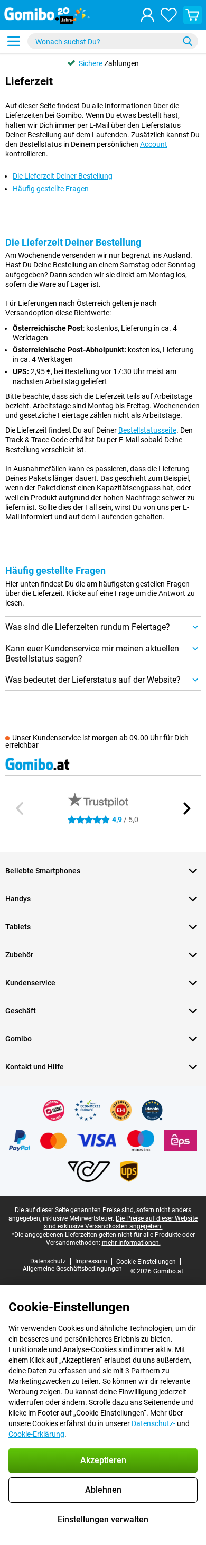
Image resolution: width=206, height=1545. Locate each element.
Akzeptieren (103, 1460)
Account (153, 144)
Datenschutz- (153, 1423)
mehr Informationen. (131, 1242)
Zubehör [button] (19, 955)
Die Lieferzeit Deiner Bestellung (63, 176)
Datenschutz (48, 1261)
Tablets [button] (18, 927)
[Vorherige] (20, 808)
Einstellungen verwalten (103, 1519)
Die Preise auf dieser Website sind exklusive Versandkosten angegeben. (121, 1223)
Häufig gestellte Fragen (51, 188)
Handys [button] (18, 899)
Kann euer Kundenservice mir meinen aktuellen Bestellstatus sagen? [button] (92, 654)
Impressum (91, 1261)
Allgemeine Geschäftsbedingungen (72, 1268)
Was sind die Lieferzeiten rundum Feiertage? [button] (87, 627)
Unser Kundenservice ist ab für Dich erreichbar (97, 741)
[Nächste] (185, 808)
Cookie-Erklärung (36, 1434)
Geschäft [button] (20, 1011)
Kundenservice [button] (30, 983)
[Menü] (13, 41)
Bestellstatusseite (147, 430)
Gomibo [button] (18, 1039)
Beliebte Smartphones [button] (42, 871)
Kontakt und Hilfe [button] (34, 1067)
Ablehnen (103, 1490)
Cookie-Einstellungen (146, 1261)
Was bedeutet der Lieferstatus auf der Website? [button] (93, 680)
